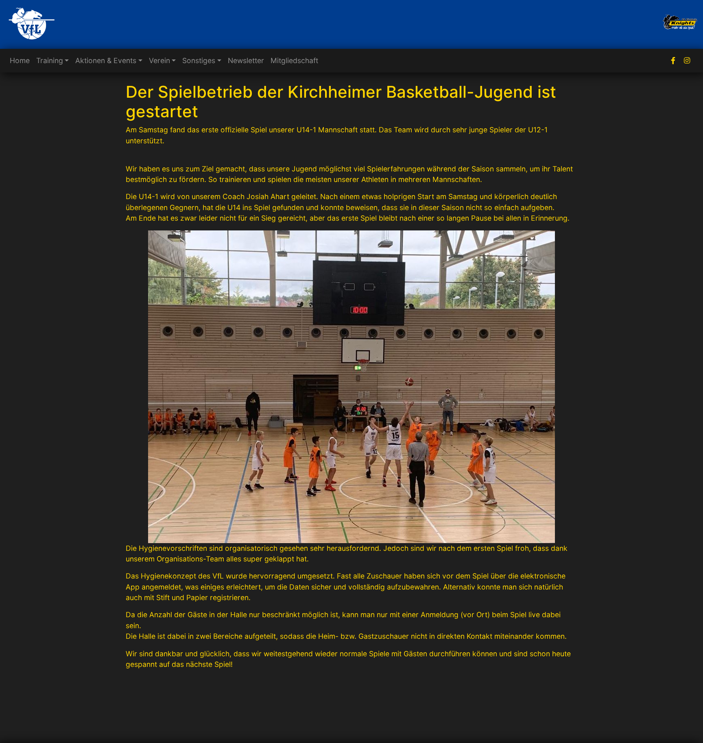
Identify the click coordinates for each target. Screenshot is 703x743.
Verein (159, 60)
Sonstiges (198, 60)
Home (20, 60)
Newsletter (246, 60)
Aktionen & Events (105, 60)
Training (49, 60)
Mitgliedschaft (294, 60)
